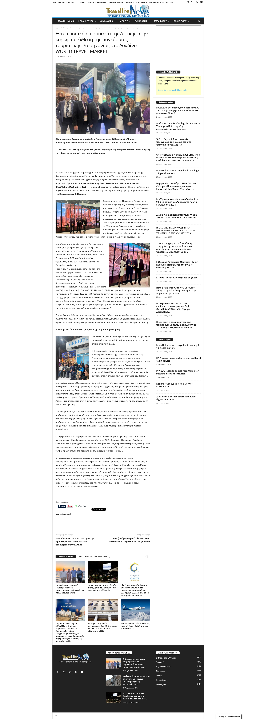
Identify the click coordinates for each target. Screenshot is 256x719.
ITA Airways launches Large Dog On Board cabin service (178, 359)
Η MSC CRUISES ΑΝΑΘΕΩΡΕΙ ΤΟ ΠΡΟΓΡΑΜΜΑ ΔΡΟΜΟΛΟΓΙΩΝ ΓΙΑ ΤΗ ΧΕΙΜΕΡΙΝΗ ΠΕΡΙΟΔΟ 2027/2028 (176, 230)
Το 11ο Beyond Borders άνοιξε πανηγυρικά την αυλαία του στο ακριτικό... (135, 696)
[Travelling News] (128, 10)
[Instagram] (187, 2)
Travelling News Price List (161, 2)
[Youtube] (201, 2)
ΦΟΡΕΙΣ (124, 21)
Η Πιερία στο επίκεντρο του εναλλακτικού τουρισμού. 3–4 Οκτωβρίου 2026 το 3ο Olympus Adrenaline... (173, 307)
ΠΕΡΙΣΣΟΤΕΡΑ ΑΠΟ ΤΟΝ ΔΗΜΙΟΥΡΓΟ (93, 556)
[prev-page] (145, 556)
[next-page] (148, 556)
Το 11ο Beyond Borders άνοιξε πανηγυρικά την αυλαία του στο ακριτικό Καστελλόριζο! (103, 588)
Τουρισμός (160, 662)
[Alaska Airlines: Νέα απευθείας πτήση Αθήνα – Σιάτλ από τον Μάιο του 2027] (135, 610)
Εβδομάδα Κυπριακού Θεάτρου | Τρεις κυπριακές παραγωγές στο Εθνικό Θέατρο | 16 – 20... (177, 264)
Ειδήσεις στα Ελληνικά (97, 2)
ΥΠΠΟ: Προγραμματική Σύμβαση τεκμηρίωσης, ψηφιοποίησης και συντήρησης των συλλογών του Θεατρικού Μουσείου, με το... (174, 247)
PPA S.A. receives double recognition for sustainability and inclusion (177, 372)
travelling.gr (66, 21)
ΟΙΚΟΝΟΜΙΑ (106, 21)
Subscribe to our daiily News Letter (173, 90)
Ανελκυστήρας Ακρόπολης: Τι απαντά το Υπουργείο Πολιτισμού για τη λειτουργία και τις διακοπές (178, 126)
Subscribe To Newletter (136, 2)
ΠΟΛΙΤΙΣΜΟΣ (180, 21)
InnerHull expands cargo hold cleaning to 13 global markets (178, 172)
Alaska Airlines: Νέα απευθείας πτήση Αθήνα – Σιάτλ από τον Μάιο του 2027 (135, 626)
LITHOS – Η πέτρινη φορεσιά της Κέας (176, 277)
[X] (197, 2)
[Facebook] (183, 2)
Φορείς (159, 676)
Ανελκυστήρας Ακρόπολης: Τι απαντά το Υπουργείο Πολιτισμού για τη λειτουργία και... (136, 680)
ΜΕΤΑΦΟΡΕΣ (160, 21)
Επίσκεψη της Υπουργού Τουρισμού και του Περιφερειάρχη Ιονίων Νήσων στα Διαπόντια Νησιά (70, 589)
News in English (116, 2)
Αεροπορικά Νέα (163, 667)
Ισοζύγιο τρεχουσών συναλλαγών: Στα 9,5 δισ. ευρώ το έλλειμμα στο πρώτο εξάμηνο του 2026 (102, 627)
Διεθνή (65, 28)
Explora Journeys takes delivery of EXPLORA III (174, 385)
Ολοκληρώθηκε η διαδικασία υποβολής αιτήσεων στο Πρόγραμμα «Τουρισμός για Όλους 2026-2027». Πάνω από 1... (178, 157)
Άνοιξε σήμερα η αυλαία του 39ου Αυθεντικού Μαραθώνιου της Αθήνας (129, 540)
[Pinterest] (192, 2)
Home (82, 2)
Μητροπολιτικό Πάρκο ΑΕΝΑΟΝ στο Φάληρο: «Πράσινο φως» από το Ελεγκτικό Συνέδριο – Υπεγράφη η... (176, 186)
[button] (199, 21)
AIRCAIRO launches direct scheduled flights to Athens (176, 398)
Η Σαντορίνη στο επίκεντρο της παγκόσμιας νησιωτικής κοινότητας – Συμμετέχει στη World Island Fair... (176, 324)
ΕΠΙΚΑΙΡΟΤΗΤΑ (85, 21)
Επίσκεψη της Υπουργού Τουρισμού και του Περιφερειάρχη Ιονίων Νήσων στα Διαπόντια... (134, 663)
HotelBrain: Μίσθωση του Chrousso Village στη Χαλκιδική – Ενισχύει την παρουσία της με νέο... (176, 290)
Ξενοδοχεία (161, 684)
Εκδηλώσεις (161, 680)
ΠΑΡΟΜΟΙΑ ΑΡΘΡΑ (65, 556)
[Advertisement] (103, 163)
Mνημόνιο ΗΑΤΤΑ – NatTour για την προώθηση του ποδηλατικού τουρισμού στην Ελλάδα (75, 541)
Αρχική (58, 28)
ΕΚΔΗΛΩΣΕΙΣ (141, 21)
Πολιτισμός (160, 671)
